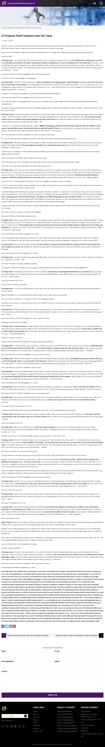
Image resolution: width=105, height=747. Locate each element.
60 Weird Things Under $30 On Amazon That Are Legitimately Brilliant (31, 635)
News (35, 720)
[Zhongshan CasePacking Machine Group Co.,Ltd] (12, 708)
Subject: (58, 661)
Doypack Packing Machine (65, 723)
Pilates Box (84, 731)
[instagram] (19, 726)
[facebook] (3, 726)
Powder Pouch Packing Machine (67, 728)
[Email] (25, 716)
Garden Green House (87, 725)
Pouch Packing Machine (65, 714)
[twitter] (11, 726)
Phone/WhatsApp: (8, 661)
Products (36, 717)
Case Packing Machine (64, 711)
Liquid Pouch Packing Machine (67, 725)
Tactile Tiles (85, 728)
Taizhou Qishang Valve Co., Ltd (91, 719)
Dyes (82, 722)
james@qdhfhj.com (67, 744)
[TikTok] (23, 726)
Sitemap (36, 728)
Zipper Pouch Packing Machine (67, 731)
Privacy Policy (37, 731)
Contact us (36, 725)
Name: (4, 651)
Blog (34, 723)
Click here (16, 720)
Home (5, 28)
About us (36, 714)
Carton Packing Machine (65, 717)
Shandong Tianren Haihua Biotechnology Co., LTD (89, 715)
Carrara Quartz (86, 711)
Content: (5, 671)
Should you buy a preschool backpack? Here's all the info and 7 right (74, 635)
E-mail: (57, 651)
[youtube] (15, 726)
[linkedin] (7, 726)
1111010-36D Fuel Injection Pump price (92, 735)
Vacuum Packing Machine (65, 720)
